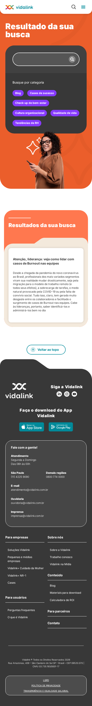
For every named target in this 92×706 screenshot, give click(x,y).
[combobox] (39, 59)
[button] (83, 7)
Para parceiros (59, 611)
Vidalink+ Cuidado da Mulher (26, 568)
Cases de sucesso (42, 93)
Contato (54, 623)
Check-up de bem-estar (30, 103)
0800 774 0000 (55, 476)
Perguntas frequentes (21, 610)
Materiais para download (65, 592)
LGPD (46, 680)
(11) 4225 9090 (20, 476)
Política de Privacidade (46, 685)
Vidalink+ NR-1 (17, 575)
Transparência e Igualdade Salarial (46, 691)
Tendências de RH (27, 123)
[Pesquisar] (72, 59)
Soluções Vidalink (19, 550)
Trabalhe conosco (61, 557)
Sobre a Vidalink (60, 550)
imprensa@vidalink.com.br (27, 515)
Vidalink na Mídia (60, 564)
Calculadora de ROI (62, 600)
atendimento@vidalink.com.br (29, 489)
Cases (11, 582)
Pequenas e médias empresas (20, 559)
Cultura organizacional (29, 113)
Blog (18, 93)
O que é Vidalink (18, 617)
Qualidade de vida (65, 113)
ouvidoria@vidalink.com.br (27, 503)
